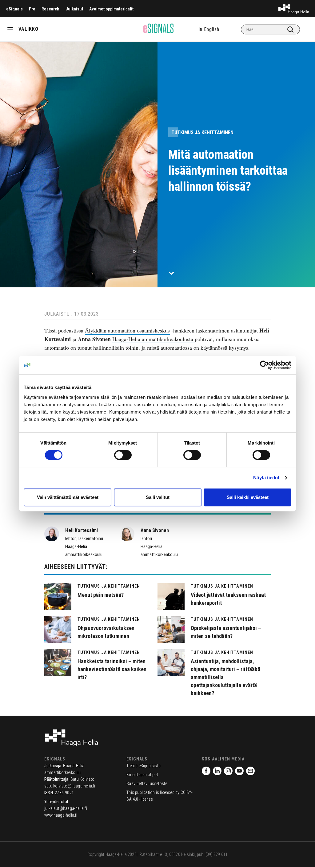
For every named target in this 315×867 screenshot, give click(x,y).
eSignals (14, 8)
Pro (32, 8)
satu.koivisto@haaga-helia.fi (69, 785)
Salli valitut (157, 497)
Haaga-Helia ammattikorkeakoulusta (153, 339)
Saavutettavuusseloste (146, 783)
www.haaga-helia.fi (61, 815)
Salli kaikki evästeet (248, 497)
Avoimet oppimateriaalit (111, 8)
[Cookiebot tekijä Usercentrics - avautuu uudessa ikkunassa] (264, 365)
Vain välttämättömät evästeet (67, 497)
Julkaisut (74, 8)
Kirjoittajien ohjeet (142, 774)
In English (208, 29)
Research (50, 8)
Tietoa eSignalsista (143, 765)
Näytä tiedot (266, 477)
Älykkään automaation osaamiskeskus (127, 330)
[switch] (123, 455)
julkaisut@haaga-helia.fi (65, 808)
